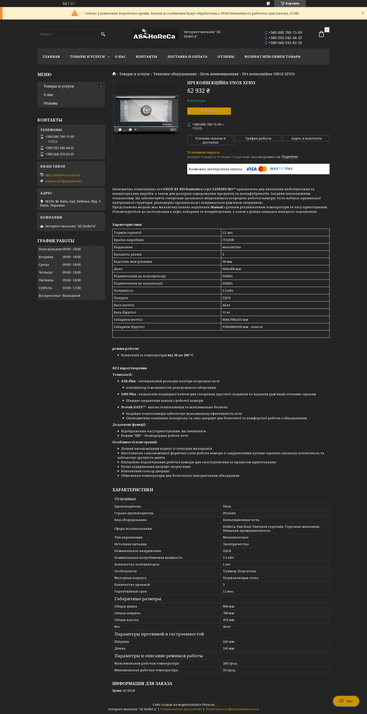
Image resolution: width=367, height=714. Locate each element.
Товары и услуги (87, 56)
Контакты (146, 56)
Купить (211, 111)
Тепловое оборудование (175, 74)
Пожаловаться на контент (181, 709)
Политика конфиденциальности (232, 709)
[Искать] (103, 34)
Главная (51, 56)
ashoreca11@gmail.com (63, 181)
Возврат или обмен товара (272, 56)
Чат (350, 701)
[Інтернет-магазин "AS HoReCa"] (155, 34)
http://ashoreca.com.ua (62, 175)
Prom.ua (208, 704)
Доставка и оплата (187, 56)
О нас (120, 56)
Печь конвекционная (219, 74)
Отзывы (225, 56)
